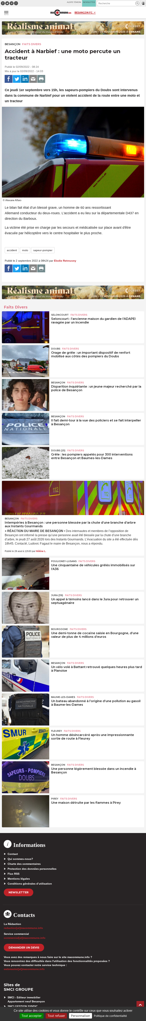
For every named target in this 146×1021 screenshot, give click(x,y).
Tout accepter (31, 1016)
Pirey (54, 798)
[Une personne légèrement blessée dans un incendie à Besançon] (25, 777)
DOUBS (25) (58, 450)
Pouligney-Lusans (64, 561)
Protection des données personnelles (32, 868)
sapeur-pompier (42, 250)
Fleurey (56, 731)
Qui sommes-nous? (20, 858)
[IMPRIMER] (41, 79)
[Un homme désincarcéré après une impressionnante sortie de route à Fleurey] (25, 743)
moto (25, 250)
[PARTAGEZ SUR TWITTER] (17, 79)
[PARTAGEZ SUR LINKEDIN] (25, 79)
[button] (137, 3)
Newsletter (19, 892)
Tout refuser (56, 1016)
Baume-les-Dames (63, 697)
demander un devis (24, 947)
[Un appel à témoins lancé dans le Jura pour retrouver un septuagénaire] (25, 608)
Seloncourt (60, 314)
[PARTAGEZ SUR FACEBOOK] (8, 79)
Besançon (12, 44)
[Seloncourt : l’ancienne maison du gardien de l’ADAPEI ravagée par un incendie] (25, 327)
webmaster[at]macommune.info (24, 969)
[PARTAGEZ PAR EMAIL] (33, 79)
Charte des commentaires (24, 863)
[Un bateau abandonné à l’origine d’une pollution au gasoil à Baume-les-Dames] (25, 710)
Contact (13, 853)
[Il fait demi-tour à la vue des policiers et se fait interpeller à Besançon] (25, 429)
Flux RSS (13, 873)
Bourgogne (59, 629)
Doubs (55, 348)
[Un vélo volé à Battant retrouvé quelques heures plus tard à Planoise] (25, 675)
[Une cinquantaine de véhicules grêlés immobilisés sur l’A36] (25, 574)
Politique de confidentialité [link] (110, 1015)
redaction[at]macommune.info (23, 927)
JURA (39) (57, 595)
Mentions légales (19, 878)
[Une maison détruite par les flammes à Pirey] (25, 811)
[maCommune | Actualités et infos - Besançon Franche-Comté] (60, 13)
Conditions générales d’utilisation (30, 883)
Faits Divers (31, 44)
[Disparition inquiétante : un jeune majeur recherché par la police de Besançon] (25, 395)
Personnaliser (80, 1016)
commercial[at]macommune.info (24, 937)
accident (12, 250)
